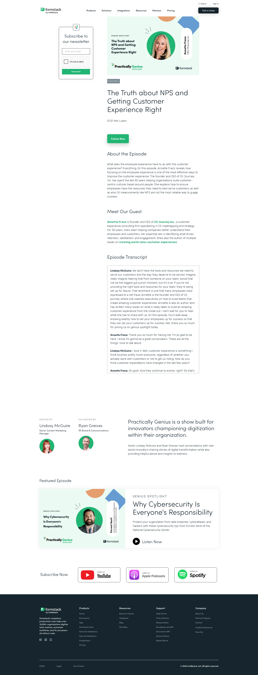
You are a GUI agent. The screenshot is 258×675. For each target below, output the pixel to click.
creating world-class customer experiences (148, 242)
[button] (91, 10)
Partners (156, 10)
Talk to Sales (208, 10)
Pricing (171, 10)
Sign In (216, 3)
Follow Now (118, 139)
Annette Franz (116, 222)
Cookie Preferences (204, 627)
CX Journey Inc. (164, 222)
